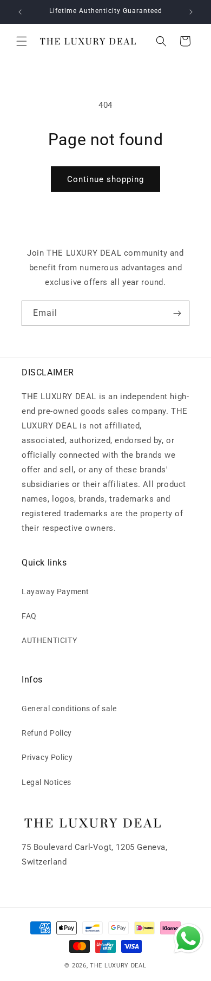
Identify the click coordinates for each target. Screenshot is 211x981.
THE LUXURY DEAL (118, 965)
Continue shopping (105, 179)
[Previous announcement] (20, 12)
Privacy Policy (47, 757)
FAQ (29, 616)
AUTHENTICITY (49, 640)
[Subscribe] (177, 313)
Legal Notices (46, 782)
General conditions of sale (69, 708)
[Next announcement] (191, 12)
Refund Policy (47, 733)
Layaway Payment (55, 591)
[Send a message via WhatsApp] (189, 938)
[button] (22, 41)
